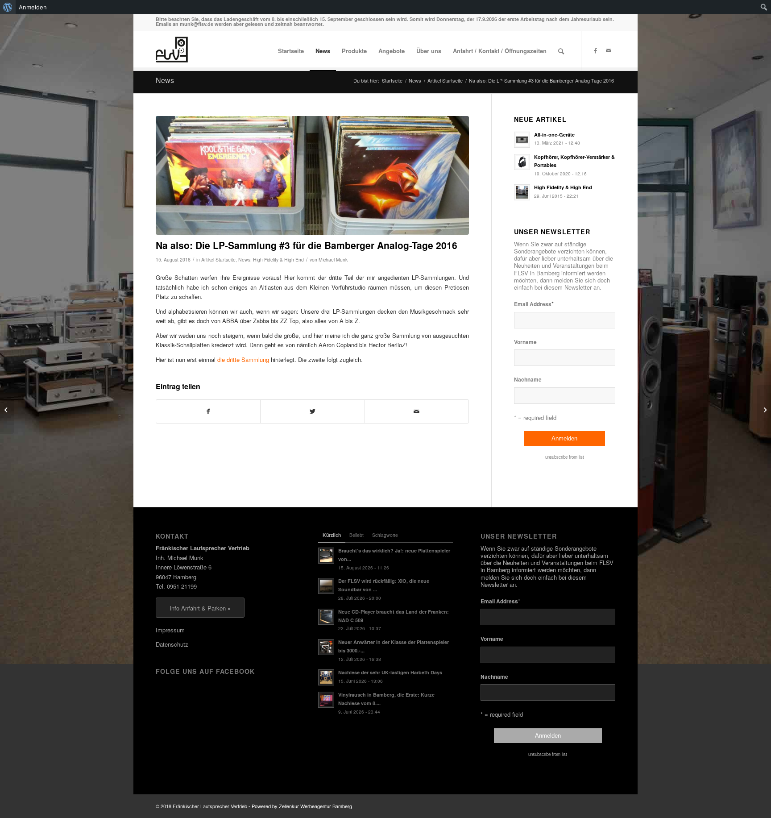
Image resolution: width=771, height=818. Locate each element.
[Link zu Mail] (608, 50)
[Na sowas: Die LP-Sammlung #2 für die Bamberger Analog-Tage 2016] (764, 409)
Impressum (170, 630)
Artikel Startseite (218, 259)
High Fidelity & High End (278, 259)
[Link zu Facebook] (595, 50)
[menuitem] (8, 7)
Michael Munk (333, 259)
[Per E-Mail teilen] (416, 411)
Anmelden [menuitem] (33, 7)
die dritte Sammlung (243, 359)
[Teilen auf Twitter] (312, 411)
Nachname (528, 379)
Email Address (534, 303)
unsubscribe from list (564, 457)
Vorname (525, 342)
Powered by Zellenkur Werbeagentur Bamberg (302, 806)
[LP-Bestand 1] (312, 175)
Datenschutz (172, 644)
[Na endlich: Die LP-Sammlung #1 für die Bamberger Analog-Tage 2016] (7, 409)
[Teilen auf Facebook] (208, 411)
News (165, 80)
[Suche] (561, 51)
